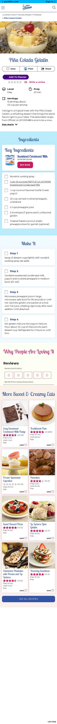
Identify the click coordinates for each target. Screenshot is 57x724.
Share (48, 69)
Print (30, 69)
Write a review (37, 82)
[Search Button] (54, 7)
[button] (9, 124)
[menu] (3, 8)
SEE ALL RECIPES (28, 599)
